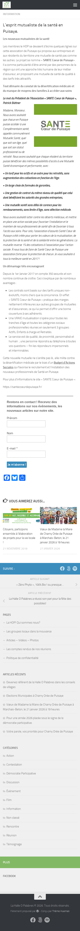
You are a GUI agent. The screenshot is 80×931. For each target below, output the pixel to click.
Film (9, 800)
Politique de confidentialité (22, 658)
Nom (10, 433)
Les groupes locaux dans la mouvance (29, 631)
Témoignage (14, 844)
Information (11, 14)
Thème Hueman (61, 911)
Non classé (12, 817)
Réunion (11, 835)
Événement (13, 791)
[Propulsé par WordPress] (37, 911)
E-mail (12, 448)
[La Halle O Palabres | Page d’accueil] (8, 5)
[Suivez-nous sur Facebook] (62, 568)
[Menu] (75, 5)
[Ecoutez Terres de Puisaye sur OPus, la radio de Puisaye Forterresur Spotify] (74, 568)
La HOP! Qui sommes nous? (23, 622)
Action (10, 755)
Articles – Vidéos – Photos (22, 640)
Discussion (12, 782)
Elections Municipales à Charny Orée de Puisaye (34, 695)
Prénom (12, 418)
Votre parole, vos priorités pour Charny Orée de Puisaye (39, 731)
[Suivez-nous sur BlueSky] (68, 568)
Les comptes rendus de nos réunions (28, 649)
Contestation (14, 764)
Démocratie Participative (21, 773)
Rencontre (12, 826)
